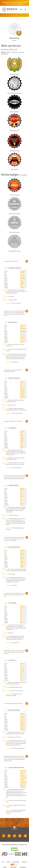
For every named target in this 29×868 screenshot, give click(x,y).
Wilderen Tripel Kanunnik (14, 378)
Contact (8, 862)
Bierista (2, 15)
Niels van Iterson (14, 38)
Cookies (5, 867)
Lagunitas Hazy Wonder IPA (15, 267)
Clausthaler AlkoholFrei (14, 485)
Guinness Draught (12, 603)
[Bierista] (8, 9)
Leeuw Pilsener (12, 660)
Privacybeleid (23, 867)
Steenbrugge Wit (12, 427)
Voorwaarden (13, 867)
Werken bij (24, 862)
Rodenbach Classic (13, 322)
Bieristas (7, 15)
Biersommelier (16, 862)
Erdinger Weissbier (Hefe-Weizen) (16, 767)
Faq (3, 862)
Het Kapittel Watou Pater (14, 547)
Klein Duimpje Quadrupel (14, 710)
